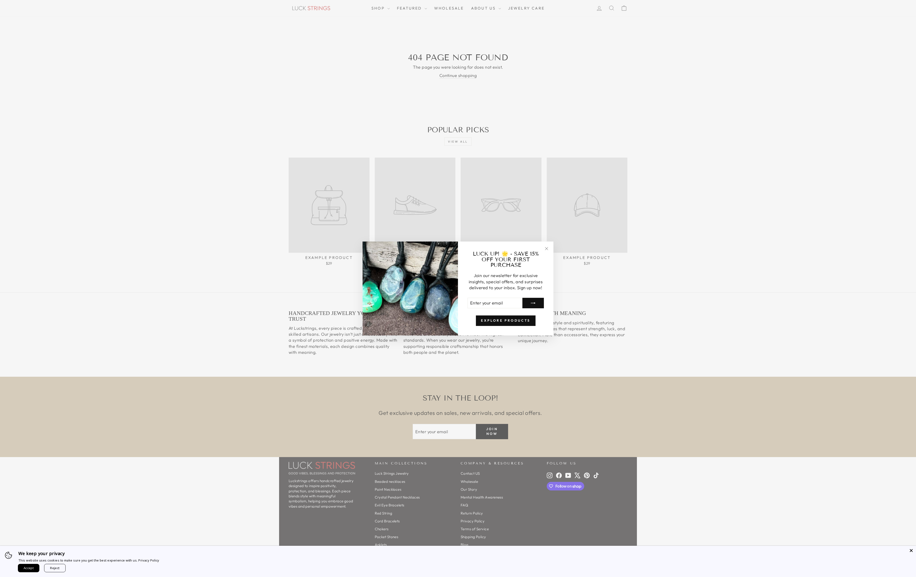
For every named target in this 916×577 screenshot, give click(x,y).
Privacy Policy (148, 560)
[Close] (911, 550)
